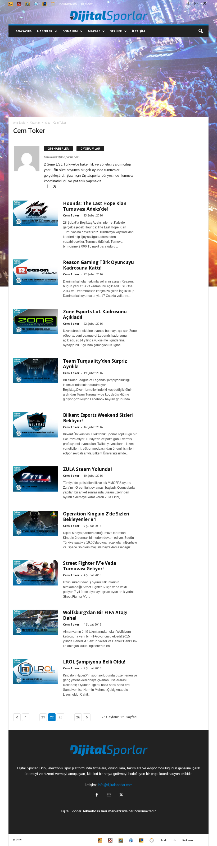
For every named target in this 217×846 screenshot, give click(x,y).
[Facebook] (188, 4)
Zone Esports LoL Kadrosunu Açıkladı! (95, 314)
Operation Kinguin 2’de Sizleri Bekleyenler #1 (96, 516)
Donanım (70, 31)
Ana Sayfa (19, 122)
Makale (94, 31)
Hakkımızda (68, 4)
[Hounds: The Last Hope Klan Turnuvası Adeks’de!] (35, 213)
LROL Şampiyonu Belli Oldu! (94, 662)
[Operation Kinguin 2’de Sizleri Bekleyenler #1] (35, 523)
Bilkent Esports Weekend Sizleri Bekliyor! (98, 418)
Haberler (44, 31)
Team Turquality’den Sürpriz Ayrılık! (95, 364)
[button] (200, 31)
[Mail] (196, 4)
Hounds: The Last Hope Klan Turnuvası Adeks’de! (94, 206)
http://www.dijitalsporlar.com (61, 157)
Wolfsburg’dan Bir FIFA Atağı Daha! (95, 615)
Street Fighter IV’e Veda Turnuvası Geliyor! (89, 566)
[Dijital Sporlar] (108, 16)
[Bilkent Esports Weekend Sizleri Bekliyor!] (35, 424)
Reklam (86, 4)
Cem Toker (71, 215)
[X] (204, 4)
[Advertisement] (108, 77)
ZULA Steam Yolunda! (87, 469)
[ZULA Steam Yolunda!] (35, 479)
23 (60, 717)
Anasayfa (24, 31)
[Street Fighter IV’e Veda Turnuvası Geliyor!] (35, 572)
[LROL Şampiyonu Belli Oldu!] (35, 671)
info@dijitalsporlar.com (115, 785)
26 (78, 717)
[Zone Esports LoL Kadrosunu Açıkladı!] (35, 321)
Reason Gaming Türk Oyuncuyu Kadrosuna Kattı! (98, 265)
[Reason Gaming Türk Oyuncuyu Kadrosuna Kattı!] (35, 272)
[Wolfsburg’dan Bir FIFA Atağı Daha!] (35, 622)
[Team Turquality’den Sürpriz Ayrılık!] (35, 370)
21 (43, 717)
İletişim (138, 31)
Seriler (116, 31)
